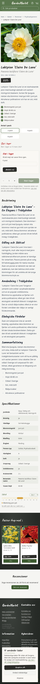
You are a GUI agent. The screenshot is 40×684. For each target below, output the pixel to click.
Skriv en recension (20, 587)
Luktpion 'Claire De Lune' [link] (12, 20)
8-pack (10, 137)
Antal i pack (6, 125)
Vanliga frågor (26, 617)
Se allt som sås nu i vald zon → (13, 506)
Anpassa (20, 678)
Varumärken (6, 615)
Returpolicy (6, 646)
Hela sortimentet (8, 612)
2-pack (10, 130)
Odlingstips (25, 620)
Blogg (4, 620)
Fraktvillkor (6, 643)
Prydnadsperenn (31, 17)
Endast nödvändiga (20, 673)
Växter (9, 17)
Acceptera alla (20, 667)
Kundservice (26, 614)
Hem (2, 17)
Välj (10, 561)
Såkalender (25, 623)
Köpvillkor (5, 640)
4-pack (29, 130)
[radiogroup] (20, 133)
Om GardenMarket (9, 618)
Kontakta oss (26, 611)
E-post (5, 160)
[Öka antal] (14, 180)
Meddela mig (9, 169)
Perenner (18, 17)
